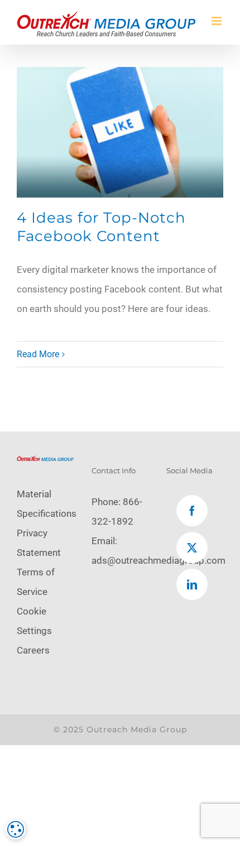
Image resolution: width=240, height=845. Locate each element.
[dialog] (16, 829)
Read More (38, 354)
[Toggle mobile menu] (217, 21)
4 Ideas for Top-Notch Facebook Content (101, 227)
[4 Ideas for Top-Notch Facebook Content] (120, 132)
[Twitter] (192, 547)
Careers (33, 650)
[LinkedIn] (192, 584)
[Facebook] (192, 510)
